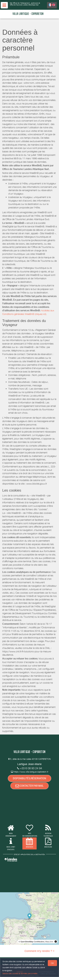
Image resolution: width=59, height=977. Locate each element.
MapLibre (49, 941)
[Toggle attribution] (55, 941)
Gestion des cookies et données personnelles (20, 973)
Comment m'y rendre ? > (39, 951)
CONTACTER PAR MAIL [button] (31, 785)
